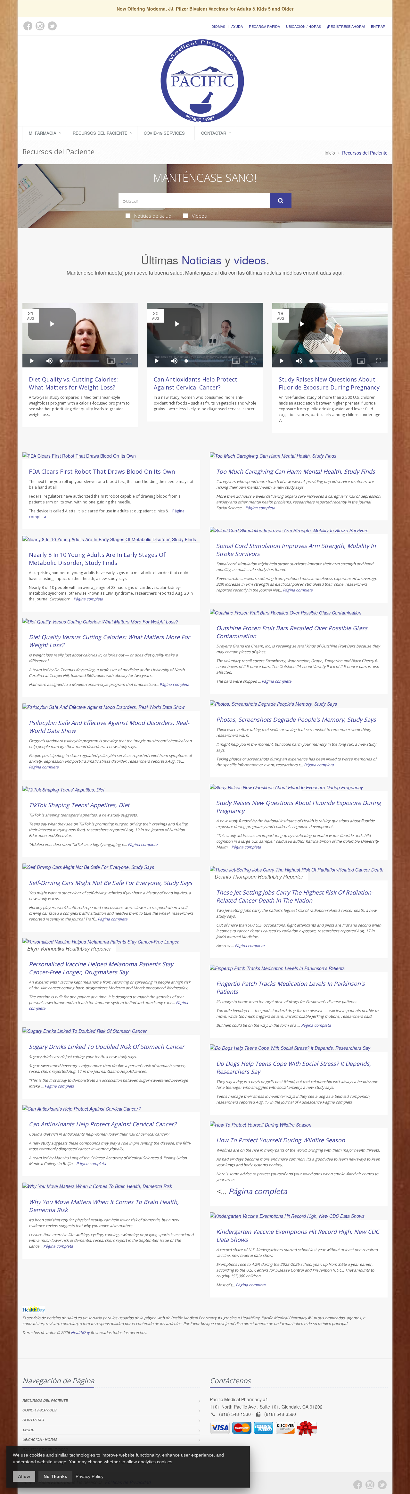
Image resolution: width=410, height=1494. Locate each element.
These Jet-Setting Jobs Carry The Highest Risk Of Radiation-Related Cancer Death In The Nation (294, 896)
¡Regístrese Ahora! (346, 26)
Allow (24, 1476)
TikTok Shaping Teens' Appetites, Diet (79, 805)
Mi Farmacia (42, 133)
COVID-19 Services (164, 133)
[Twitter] (382, 1484)
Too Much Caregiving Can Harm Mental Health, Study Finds (295, 471)
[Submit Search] (280, 200)
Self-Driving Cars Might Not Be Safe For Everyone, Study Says (110, 883)
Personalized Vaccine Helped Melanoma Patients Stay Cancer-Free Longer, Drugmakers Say (101, 968)
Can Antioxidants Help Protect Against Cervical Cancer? (195, 383)
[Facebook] (357, 1484)
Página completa (88, 599)
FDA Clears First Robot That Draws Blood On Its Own (102, 471)
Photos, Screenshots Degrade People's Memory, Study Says (296, 719)
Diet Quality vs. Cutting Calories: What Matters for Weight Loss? (73, 383)
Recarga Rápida (264, 26)
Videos (199, 216)
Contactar (213, 133)
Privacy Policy (89, 1476)
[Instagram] (369, 1484)
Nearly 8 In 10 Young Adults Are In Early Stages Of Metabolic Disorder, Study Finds (97, 558)
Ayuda (237, 26)
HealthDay (80, 1332)
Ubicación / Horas (303, 26)
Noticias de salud (152, 216)
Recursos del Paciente (100, 133)
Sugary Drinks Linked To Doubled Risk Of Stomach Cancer (106, 1046)
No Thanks (55, 1476)
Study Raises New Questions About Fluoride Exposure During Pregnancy (329, 383)
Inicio (329, 152)
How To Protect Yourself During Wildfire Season (280, 1140)
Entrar (378, 26)
